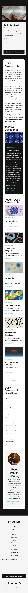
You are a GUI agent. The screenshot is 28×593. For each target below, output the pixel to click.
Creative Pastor (14, 555)
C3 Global (14, 549)
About (14, 526)
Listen (14, 532)
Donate (14, 545)
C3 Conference (14, 552)
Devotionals (14, 537)
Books (14, 534)
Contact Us (14, 543)
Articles (14, 540)
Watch (14, 529)
